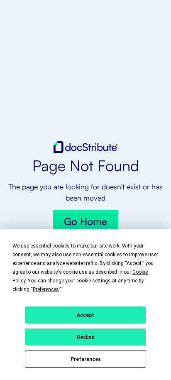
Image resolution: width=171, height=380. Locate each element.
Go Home (85, 221)
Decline (85, 337)
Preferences (86, 359)
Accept (85, 315)
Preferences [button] (46, 289)
